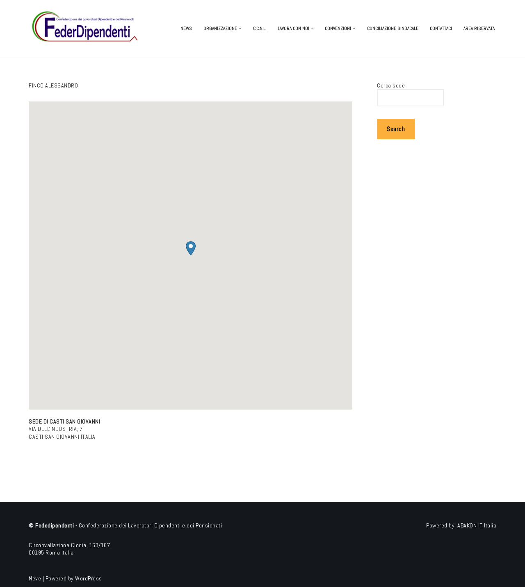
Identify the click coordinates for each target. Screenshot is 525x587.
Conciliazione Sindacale (392, 28)
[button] (240, 29)
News (186, 28)
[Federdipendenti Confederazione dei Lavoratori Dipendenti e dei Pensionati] (86, 28)
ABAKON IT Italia (476, 525)
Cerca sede (391, 85)
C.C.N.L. (259, 28)
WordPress (88, 578)
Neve (35, 578)
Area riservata (479, 28)
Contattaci (441, 28)
